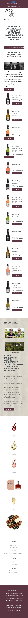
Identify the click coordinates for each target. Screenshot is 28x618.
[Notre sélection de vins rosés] (14, 460)
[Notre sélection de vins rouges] (14, 423)
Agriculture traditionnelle (14, 570)
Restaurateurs (13, 562)
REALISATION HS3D (18, 602)
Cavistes (12, 561)
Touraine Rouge (16, 95)
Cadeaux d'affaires (14, 564)
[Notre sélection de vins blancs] (14, 441)
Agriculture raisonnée (13, 572)
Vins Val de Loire (15, 97)
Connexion (11, 6)
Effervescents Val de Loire (17, 148)
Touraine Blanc (16, 111)
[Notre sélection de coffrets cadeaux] (14, 515)
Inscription (17, 6)
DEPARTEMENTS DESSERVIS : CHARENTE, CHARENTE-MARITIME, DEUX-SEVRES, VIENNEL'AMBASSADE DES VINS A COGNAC (14, 597)
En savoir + (9, 89)
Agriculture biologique (13, 574)
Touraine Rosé (16, 127)
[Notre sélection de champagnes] (14, 497)
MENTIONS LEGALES (10, 602)
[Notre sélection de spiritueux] (14, 478)
